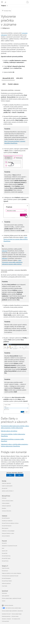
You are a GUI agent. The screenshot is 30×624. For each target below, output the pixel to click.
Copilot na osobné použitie (7, 485)
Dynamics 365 (4, 550)
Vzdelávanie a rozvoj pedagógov (8, 530)
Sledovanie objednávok (6, 505)
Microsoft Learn (5, 570)
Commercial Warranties (6, 510)
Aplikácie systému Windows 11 (8, 490)
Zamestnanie (4, 593)
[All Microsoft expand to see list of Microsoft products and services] (2, 2)
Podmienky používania (6, 616)
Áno (10, 475)
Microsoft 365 (4, 488)
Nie (19, 475)
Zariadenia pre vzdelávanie (7, 520)
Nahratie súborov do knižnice (9, 431)
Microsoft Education (6, 518)
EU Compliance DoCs (16, 618)
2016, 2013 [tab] (19, 78)
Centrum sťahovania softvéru (7, 500)
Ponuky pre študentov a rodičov (8, 533)
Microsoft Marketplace (6, 578)
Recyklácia (4, 508)
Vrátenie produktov (5, 503)
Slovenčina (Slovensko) (8, 605)
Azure (3, 548)
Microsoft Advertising (6, 555)
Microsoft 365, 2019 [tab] (8, 78)
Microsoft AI (4, 543)
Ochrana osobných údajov (17, 613)
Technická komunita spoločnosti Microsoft (10, 575)
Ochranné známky (15, 616)
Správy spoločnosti (5, 595)
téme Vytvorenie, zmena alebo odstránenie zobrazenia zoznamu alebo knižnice (12, 262)
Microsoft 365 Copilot (6, 558)
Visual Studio (4, 586)
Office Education (5, 528)
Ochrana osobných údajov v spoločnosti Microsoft (11, 598)
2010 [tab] (4, 84)
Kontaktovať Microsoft (6, 613)
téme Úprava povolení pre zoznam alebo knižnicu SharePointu (16, 239)
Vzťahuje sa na (5, 28)
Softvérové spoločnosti (6, 583)
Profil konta (4, 498)
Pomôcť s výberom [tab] (13, 84)
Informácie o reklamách (6, 618)
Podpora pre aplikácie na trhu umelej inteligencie (11, 573)
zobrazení (4, 251)
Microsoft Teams (5, 560)
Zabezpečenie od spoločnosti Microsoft (9, 545)
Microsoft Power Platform (7, 580)
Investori (3, 600)
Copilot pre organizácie (6, 483)
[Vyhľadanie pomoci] (5, 2)
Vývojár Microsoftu (5, 568)
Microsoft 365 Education (6, 525)
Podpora (3, 5)
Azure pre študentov (6, 535)
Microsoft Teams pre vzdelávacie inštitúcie (10, 523)
